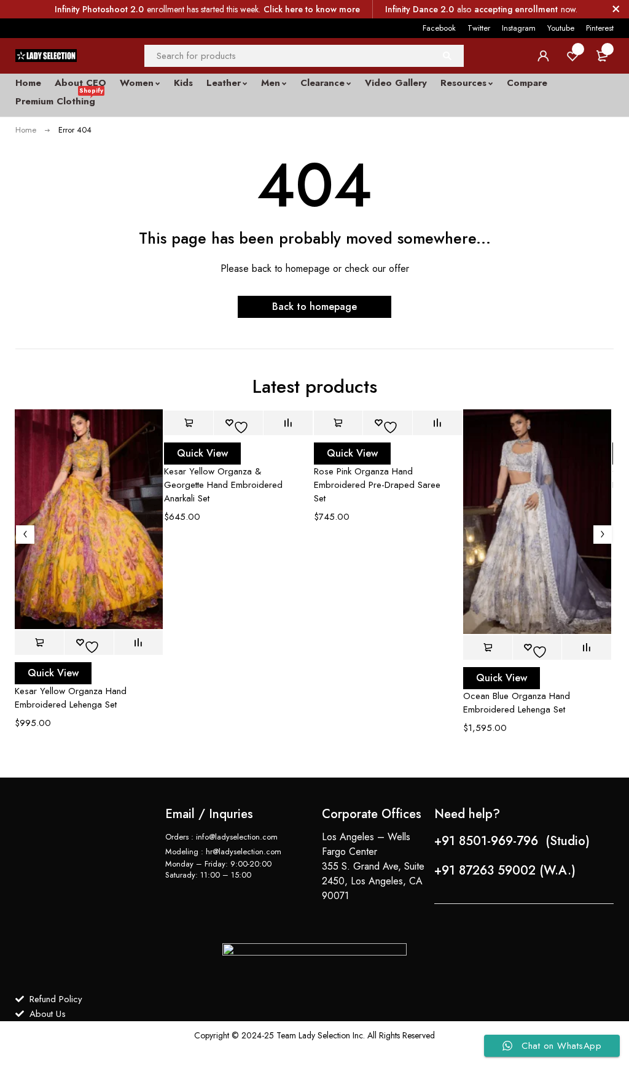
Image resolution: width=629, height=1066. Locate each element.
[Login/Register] (543, 56)
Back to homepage (314, 306)
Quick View (53, 673)
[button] (39, 642)
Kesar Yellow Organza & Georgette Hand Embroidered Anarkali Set (223, 485)
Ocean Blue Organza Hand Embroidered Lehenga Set (516, 702)
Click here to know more (312, 9)
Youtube (560, 28)
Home (25, 130)
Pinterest (600, 28)
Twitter (478, 28)
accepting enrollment (516, 9)
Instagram (519, 28)
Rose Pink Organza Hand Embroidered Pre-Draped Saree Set (377, 485)
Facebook (439, 28)
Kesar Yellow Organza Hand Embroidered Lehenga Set (71, 697)
